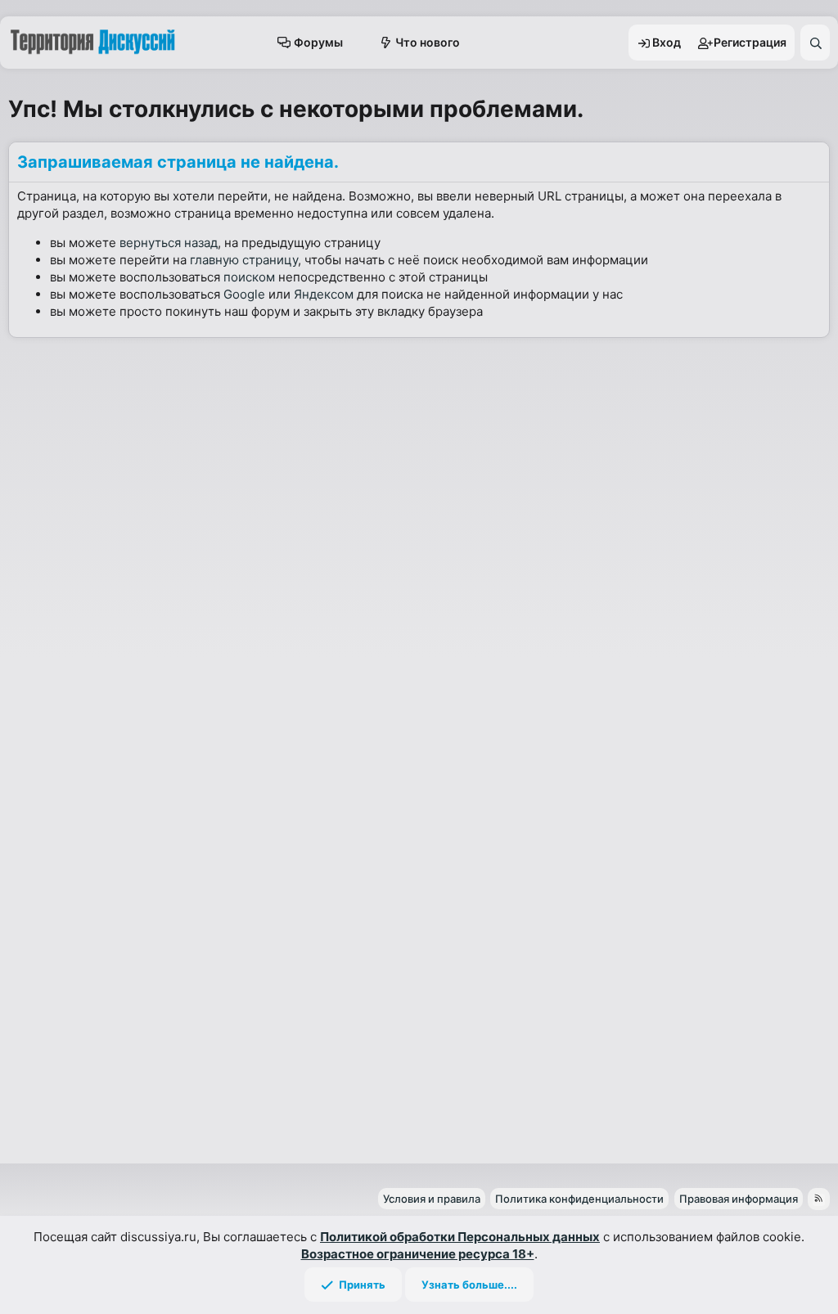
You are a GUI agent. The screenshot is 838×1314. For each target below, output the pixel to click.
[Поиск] (815, 43)
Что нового (427, 42)
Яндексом (324, 294)
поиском (249, 277)
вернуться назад (168, 242)
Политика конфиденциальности (579, 1198)
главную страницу (244, 260)
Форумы (318, 42)
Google (244, 294)
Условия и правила (431, 1198)
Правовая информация (738, 1198)
